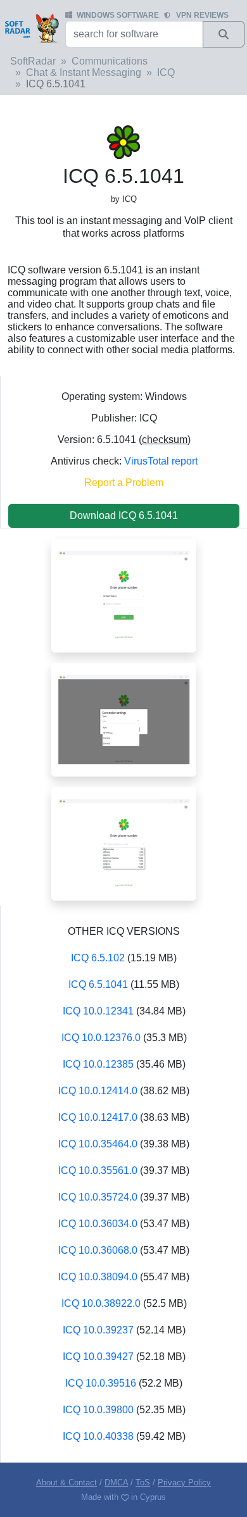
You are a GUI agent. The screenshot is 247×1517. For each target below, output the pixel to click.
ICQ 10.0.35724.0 (97, 1197)
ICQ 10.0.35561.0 (97, 1170)
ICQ (166, 72)
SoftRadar (33, 61)
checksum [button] (164, 439)
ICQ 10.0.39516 (100, 1383)
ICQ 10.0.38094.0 (97, 1276)
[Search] (223, 34)
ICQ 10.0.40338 (98, 1436)
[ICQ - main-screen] (123, 594)
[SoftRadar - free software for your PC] (31, 27)
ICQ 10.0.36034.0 (97, 1223)
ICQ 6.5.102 (98, 957)
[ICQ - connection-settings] (123, 718)
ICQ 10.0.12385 (98, 1064)
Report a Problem (123, 482)
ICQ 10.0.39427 (98, 1356)
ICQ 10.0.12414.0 (97, 1090)
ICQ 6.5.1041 (98, 984)
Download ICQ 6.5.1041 (124, 515)
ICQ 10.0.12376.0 (101, 1037)
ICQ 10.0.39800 (98, 1409)
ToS (143, 1482)
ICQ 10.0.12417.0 (97, 1117)
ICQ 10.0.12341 (98, 1011)
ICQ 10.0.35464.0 (97, 1144)
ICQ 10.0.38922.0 (101, 1303)
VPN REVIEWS (202, 15)
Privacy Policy (184, 1482)
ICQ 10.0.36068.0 (97, 1250)
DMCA (116, 1482)
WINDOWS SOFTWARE (118, 15)
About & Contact (66, 1482)
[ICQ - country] (123, 842)
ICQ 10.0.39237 (98, 1330)
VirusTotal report (161, 461)
